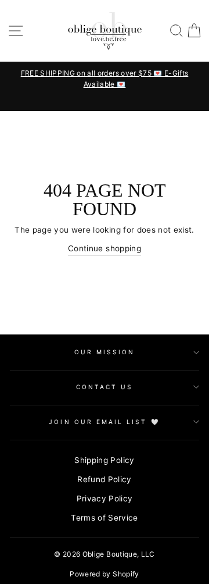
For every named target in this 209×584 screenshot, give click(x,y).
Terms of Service (104, 517)
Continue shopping (104, 248)
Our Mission (104, 351)
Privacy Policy (105, 498)
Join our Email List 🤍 (104, 421)
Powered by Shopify (104, 573)
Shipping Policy (104, 460)
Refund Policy (104, 479)
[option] (95, 78)
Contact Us (105, 386)
